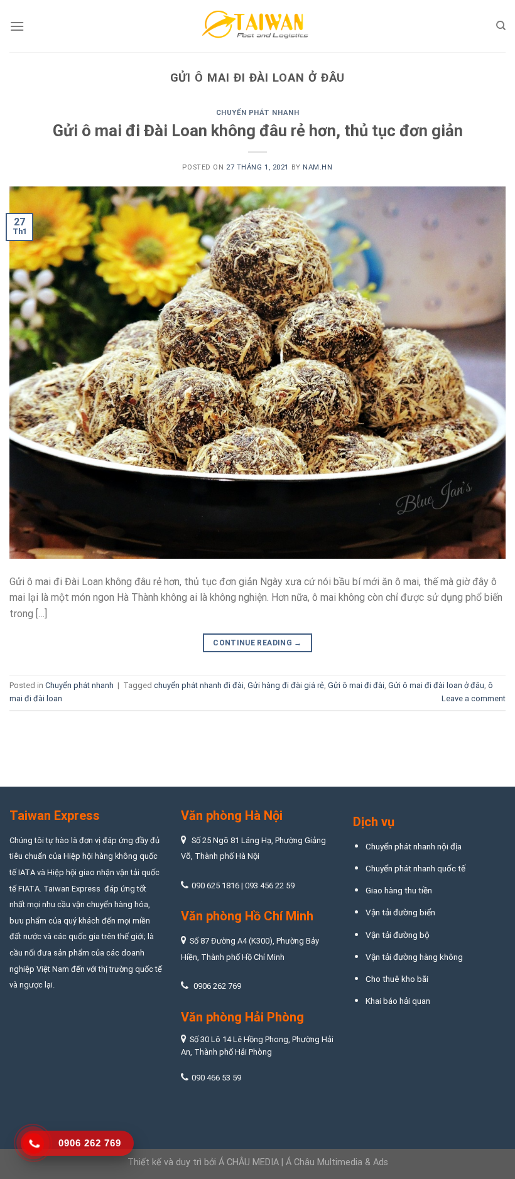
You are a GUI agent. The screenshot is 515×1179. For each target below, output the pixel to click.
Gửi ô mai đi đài (356, 685)
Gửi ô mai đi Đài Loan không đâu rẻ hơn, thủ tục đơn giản (258, 130)
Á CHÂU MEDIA (249, 1162)
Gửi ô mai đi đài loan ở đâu (436, 685)
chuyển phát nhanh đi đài (199, 685)
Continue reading (257, 642)
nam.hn (317, 167)
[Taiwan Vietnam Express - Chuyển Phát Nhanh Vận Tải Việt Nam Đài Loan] (257, 26)
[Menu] (16, 26)
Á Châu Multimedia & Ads (337, 1162)
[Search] (501, 26)
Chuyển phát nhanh (258, 113)
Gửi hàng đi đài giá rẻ (285, 685)
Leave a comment (474, 698)
